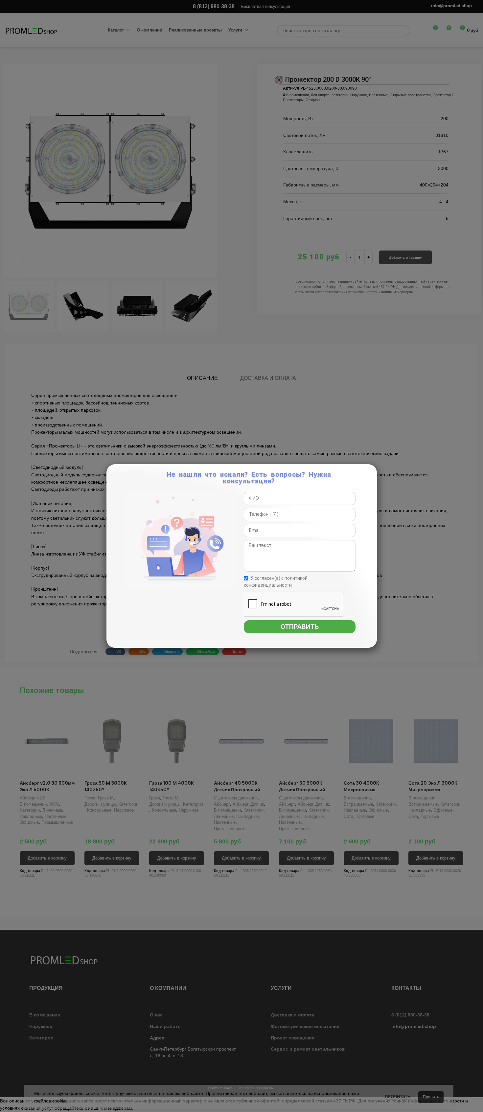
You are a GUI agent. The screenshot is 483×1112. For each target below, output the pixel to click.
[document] (241, 556)
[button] (370, 472)
